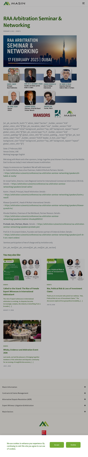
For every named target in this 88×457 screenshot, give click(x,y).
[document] (44, 228)
